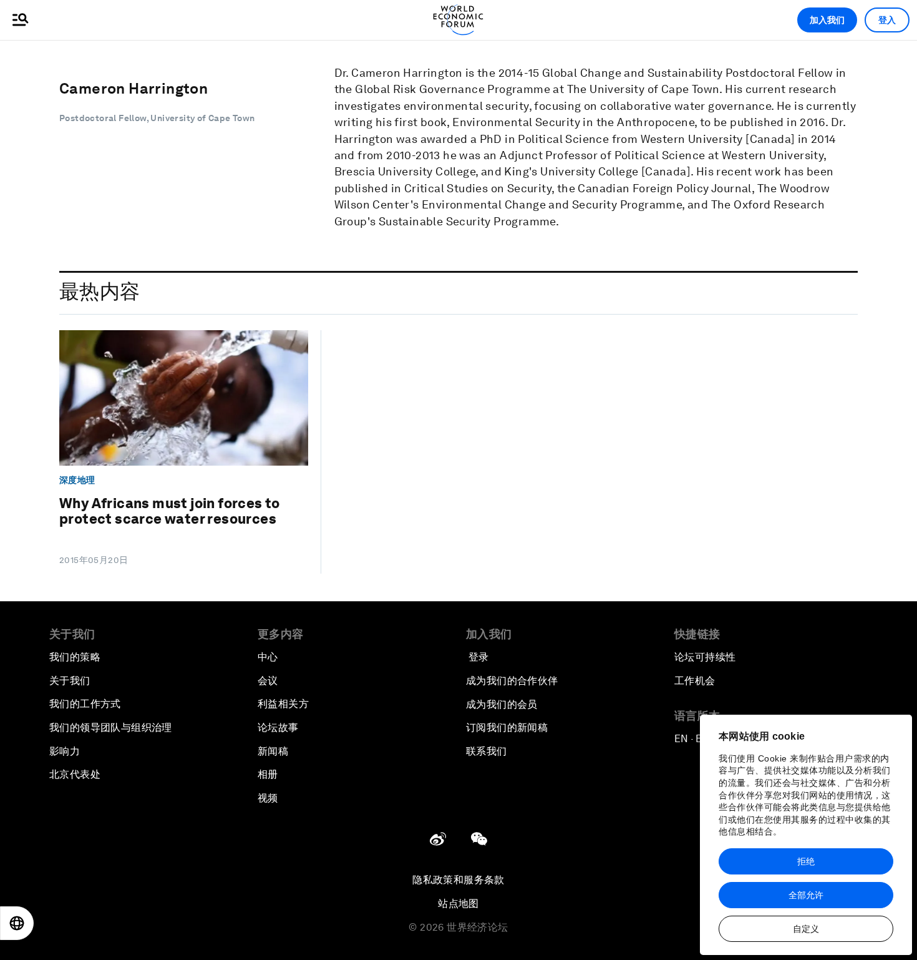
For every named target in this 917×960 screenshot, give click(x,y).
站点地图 (458, 903)
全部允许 (805, 895)
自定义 (806, 929)
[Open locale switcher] (17, 923)
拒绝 (806, 861)
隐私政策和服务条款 (458, 880)
